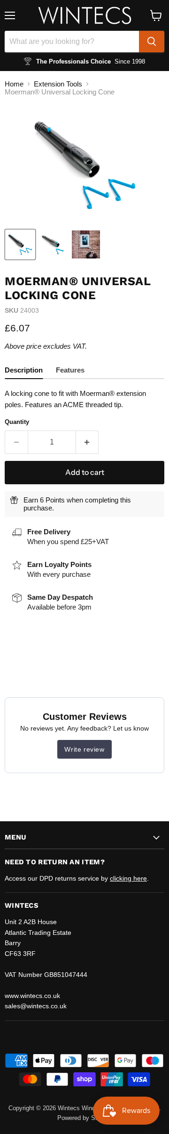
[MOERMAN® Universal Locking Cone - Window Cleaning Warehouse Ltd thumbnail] (20, 244)
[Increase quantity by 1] (87, 442)
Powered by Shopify (84, 1117)
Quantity (17, 421)
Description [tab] (24, 370)
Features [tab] (70, 370)
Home (14, 84)
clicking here (128, 878)
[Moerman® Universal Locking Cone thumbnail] (86, 244)
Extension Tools (58, 84)
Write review (84, 749)
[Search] (151, 41)
